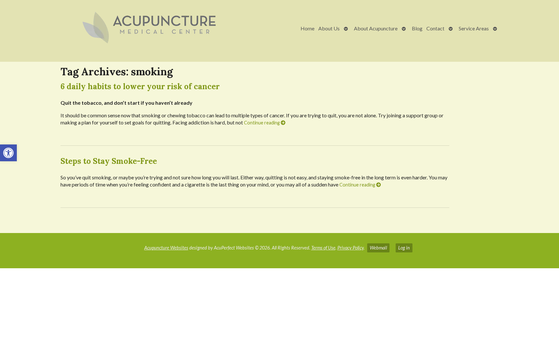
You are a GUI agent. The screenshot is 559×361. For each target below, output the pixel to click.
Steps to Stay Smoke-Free (108, 161)
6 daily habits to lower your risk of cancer (140, 86)
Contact (435, 28)
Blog (417, 28)
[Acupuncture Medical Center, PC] (126, 28)
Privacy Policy (350, 247)
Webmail (378, 247)
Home (307, 28)
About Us (329, 28)
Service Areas (474, 28)
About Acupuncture (376, 28)
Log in (404, 247)
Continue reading (262, 122)
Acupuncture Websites (166, 247)
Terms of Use (323, 247)
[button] (8, 152)
